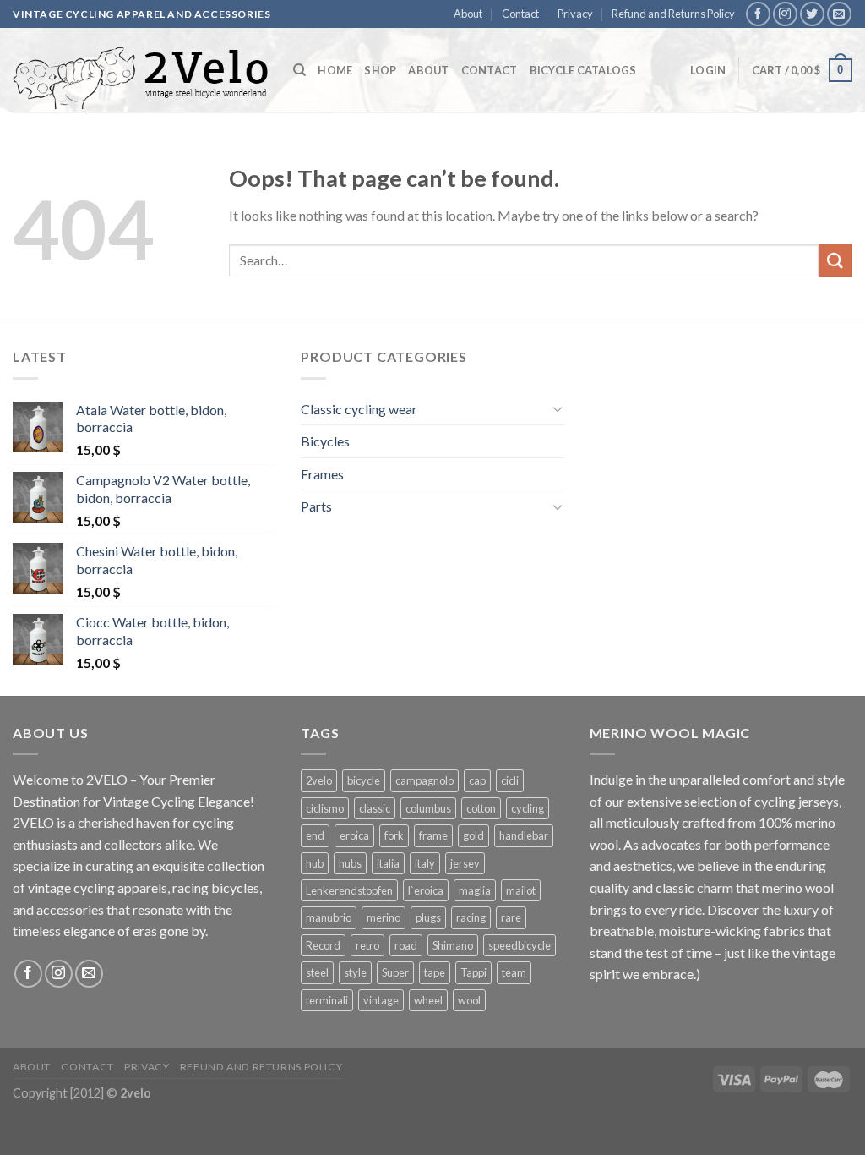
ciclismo (325, 808)
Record (323, 945)
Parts (316, 506)
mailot (521, 890)
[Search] (299, 70)
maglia (475, 890)
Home (335, 70)
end (315, 835)
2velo (319, 780)
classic (374, 808)
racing (471, 917)
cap (477, 780)
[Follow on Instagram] (785, 14)
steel (317, 972)
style (355, 972)
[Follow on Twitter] (812, 14)
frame (433, 835)
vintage (381, 1000)
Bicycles (325, 441)
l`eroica (425, 890)
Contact (520, 13)
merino (383, 917)
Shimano (452, 945)
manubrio (328, 917)
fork (394, 835)
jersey (465, 863)
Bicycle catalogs (583, 70)
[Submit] (835, 260)
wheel (428, 1000)
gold (473, 835)
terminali (327, 1000)
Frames (322, 474)
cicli (510, 780)
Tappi (473, 972)
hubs (350, 863)
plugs (428, 917)
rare (511, 917)
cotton (481, 808)
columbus (428, 808)
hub (315, 863)
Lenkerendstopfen (349, 890)
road (405, 945)
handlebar (523, 835)
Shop (380, 70)
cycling (527, 808)
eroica (354, 835)
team (514, 972)
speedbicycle (519, 945)
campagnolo (424, 780)
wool (469, 1000)
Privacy (575, 13)
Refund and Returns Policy (673, 13)
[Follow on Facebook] (758, 14)
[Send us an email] (839, 14)
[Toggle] (557, 408)
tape (434, 972)
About (468, 13)
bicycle (363, 780)
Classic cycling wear (359, 409)
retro (367, 945)
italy (425, 863)
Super (395, 972)
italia (388, 863)
